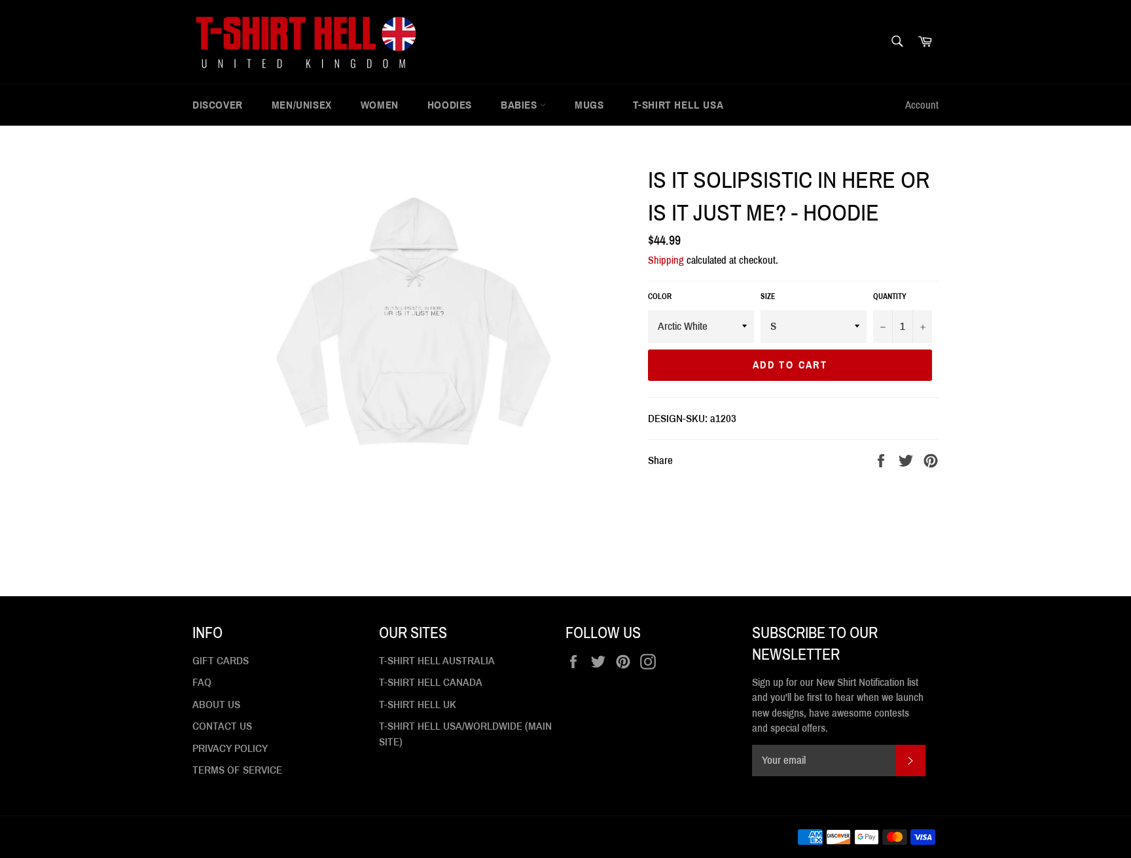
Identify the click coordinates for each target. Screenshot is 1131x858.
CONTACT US (222, 726)
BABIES (520, 105)
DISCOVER (217, 105)
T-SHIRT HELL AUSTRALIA (437, 660)
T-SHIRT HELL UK (417, 704)
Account (922, 105)
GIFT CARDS (220, 660)
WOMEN (380, 105)
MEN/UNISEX (302, 105)
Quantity (890, 296)
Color (660, 296)
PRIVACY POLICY (230, 748)
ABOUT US (216, 704)
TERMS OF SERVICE (237, 770)
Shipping (666, 260)
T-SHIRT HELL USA (678, 105)
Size (768, 296)
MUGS (589, 105)
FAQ (201, 682)
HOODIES (449, 105)
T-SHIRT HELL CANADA (430, 682)
